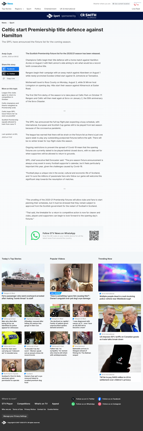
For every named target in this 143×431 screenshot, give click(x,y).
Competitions (23, 404)
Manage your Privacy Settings (15, 416)
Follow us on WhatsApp (85, 404)
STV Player (7, 404)
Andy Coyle (7, 54)
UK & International (67, 9)
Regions (18, 9)
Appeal (55, 404)
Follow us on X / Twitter (85, 399)
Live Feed (136, 9)
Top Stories (6, 9)
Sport (29, 9)
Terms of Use (18, 409)
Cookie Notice (52, 409)
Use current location (122, 4)
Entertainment (50, 9)
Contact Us (41, 409)
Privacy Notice (30, 409)
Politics (38, 9)
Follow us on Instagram (112, 404)
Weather (96, 4)
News (4, 23)
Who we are (6, 409)
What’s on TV (41, 404)
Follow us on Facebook (111, 399)
